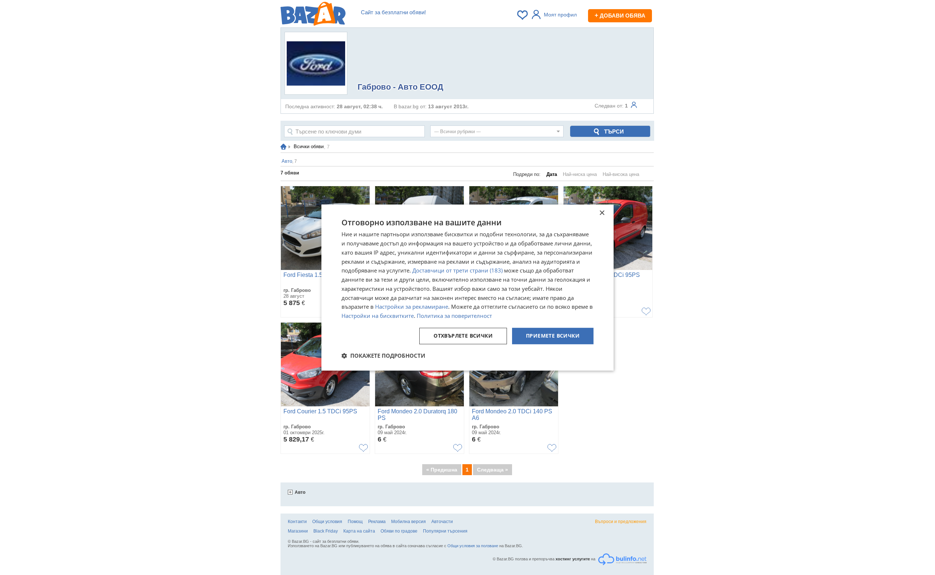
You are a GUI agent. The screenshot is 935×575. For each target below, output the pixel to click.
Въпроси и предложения (620, 521)
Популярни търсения (445, 531)
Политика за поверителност (454, 315)
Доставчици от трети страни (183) (457, 270)
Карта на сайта (359, 531)
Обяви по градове (399, 531)
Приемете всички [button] (553, 335)
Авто (300, 492)
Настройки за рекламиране (411, 307)
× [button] (601, 213)
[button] (383, 356)
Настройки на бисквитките (377, 315)
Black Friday (325, 531)
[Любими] (523, 15)
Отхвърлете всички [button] (463, 335)
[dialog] (467, 287)
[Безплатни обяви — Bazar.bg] (313, 15)
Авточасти (442, 521)
